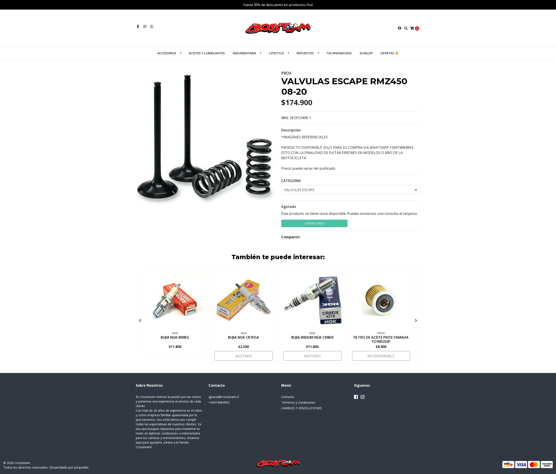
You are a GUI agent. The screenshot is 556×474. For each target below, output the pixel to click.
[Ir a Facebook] (138, 26)
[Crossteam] (278, 27)
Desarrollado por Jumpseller (69, 467)
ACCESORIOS (166, 53)
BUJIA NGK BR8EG (175, 337)
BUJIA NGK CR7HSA (243, 337)
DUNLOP (366, 53)
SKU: (285, 117)
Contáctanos (314, 223)
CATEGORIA (291, 180)
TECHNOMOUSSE (339, 53)
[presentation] (140, 320)
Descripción (291, 130)
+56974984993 (219, 402)
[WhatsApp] (152, 26)
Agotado (288, 206)
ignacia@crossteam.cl (223, 397)
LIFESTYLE (276, 53)
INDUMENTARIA (244, 53)
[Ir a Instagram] (145, 26)
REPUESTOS (305, 53)
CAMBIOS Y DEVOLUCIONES (301, 408)
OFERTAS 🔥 (390, 53)
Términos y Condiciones (298, 402)
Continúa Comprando (387, 223)
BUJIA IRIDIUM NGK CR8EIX (312, 337)
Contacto (287, 397)
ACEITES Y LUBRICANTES (207, 53)
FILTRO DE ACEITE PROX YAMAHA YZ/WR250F (381, 339)
